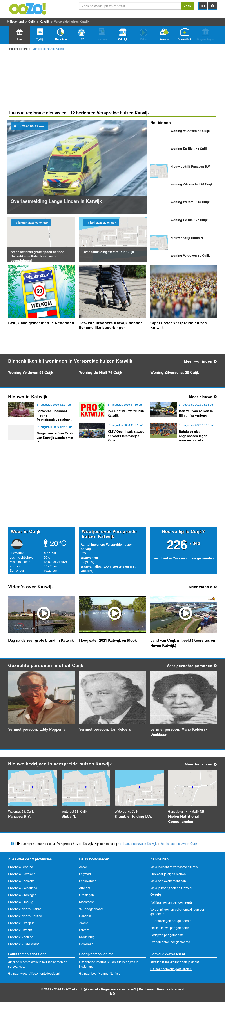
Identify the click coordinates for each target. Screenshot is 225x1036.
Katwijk (44, 21)
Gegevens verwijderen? (118, 989)
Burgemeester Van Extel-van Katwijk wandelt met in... (55, 437)
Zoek (187, 6)
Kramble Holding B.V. (133, 816)
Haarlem (85, 916)
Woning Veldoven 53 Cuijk (190, 130)
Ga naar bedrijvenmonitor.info (99, 973)
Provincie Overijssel (21, 923)
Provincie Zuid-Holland (24, 944)
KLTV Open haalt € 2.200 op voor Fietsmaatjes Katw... (126, 435)
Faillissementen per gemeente (171, 902)
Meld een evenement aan (168, 881)
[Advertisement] (112, 492)
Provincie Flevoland (21, 874)
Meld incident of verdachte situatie (174, 867)
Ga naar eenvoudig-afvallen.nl (171, 969)
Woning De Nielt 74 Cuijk (189, 148)
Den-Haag (86, 944)
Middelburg (87, 937)
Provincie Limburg (20, 902)
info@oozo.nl (88, 989)
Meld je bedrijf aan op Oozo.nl (171, 888)
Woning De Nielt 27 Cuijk (189, 220)
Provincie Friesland (21, 881)
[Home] (28, 8)
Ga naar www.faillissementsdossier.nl (34, 973)
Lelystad (85, 874)
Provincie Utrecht (20, 930)
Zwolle (83, 923)
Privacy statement (170, 989)
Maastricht (86, 902)
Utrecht (84, 930)
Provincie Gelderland (22, 888)
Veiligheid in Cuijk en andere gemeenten (183, 558)
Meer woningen (199, 361)
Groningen (86, 895)
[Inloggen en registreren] (202, 6)
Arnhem (84, 888)
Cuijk (31, 21)
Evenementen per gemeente (170, 942)
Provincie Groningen (22, 895)
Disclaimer (146, 989)
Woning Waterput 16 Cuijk (190, 202)
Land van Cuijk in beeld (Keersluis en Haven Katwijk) (182, 642)
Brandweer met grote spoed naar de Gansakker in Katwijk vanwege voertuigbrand (37, 256)
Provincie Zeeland (20, 937)
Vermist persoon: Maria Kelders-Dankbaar (178, 731)
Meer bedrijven (199, 764)
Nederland (17, 21)
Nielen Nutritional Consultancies (183, 818)
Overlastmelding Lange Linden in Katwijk (56, 201)
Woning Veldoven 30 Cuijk (190, 255)
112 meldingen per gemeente (170, 921)
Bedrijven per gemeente (167, 935)
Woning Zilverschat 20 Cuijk (192, 184)
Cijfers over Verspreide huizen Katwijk (178, 325)
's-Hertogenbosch (91, 909)
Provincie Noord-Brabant (25, 909)
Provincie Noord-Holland (25, 916)
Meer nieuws (201, 396)
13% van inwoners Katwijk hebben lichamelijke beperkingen (111, 325)
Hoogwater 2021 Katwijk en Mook (108, 640)
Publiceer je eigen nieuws (168, 874)
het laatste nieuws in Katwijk (137, 843)
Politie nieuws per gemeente (170, 928)
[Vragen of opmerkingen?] (212, 6)
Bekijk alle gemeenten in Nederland (41, 322)
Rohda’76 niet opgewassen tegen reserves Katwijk (193, 435)
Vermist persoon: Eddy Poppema (36, 729)
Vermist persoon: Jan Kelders (105, 729)
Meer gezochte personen (190, 665)
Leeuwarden (87, 881)
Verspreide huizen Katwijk (48, 49)
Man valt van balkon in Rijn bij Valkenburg (196, 413)
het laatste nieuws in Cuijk (179, 843)
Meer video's (201, 586)
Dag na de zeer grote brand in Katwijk (41, 640)
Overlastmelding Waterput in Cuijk (108, 251)
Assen (83, 867)
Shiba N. (187, 237)
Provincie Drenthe (20, 867)
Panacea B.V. (190, 166)
